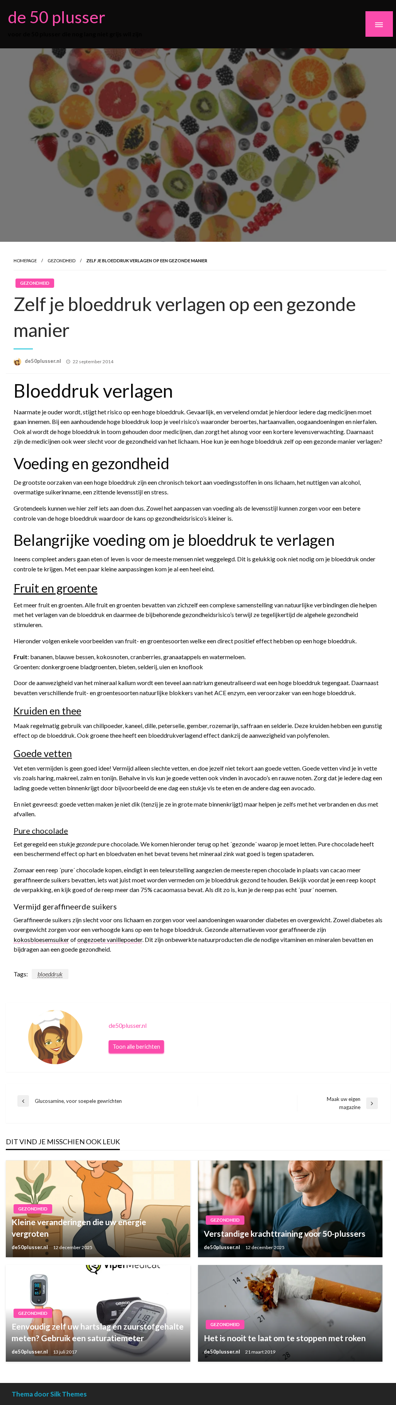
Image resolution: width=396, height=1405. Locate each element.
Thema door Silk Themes (49, 1394)
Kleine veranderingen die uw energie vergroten (79, 1227)
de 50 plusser (56, 17)
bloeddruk (50, 974)
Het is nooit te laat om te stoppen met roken (285, 1338)
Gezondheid (61, 260)
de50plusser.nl (43, 361)
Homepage (25, 260)
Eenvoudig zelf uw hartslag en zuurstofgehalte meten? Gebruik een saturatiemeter (98, 1331)
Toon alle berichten (136, 1046)
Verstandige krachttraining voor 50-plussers (284, 1233)
